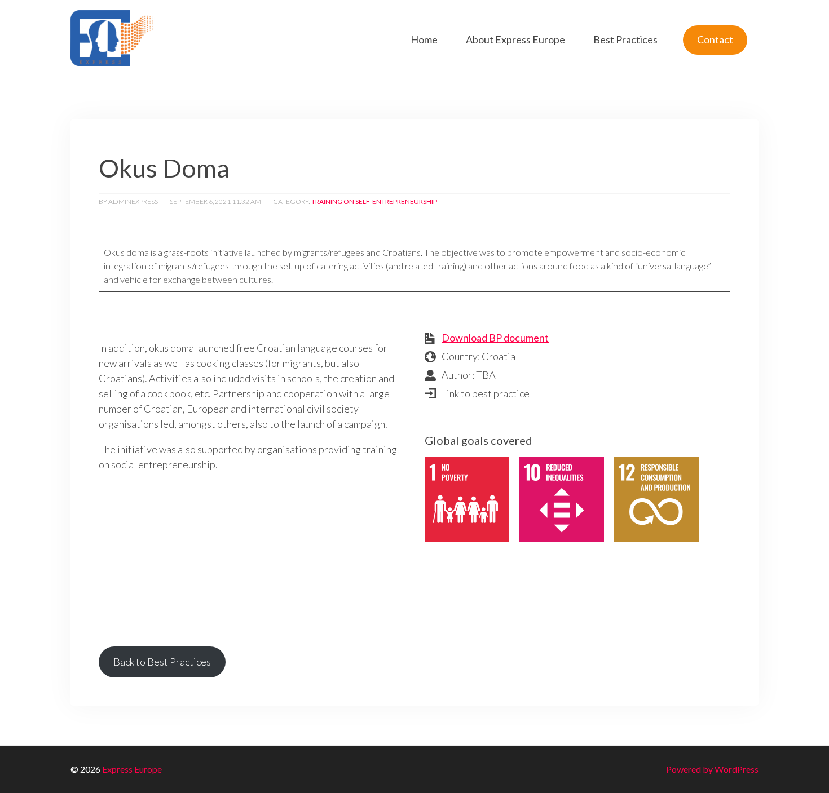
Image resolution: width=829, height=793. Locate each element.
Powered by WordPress (712, 769)
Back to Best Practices (162, 661)
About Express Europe (515, 39)
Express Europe (132, 769)
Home (424, 39)
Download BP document (495, 337)
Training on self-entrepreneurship (374, 201)
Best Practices (625, 39)
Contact (715, 39)
